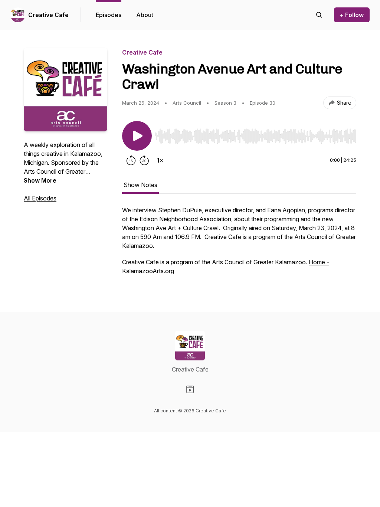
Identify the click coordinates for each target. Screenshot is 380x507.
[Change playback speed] (160, 160)
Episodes (108, 15)
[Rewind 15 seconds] (131, 160)
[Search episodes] (319, 14)
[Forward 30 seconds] (144, 160)
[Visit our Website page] (190, 389)
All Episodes (40, 198)
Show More (40, 180)
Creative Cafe (48, 15)
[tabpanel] (239, 244)
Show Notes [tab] (140, 185)
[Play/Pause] (137, 136)
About (144, 15)
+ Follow (352, 15)
